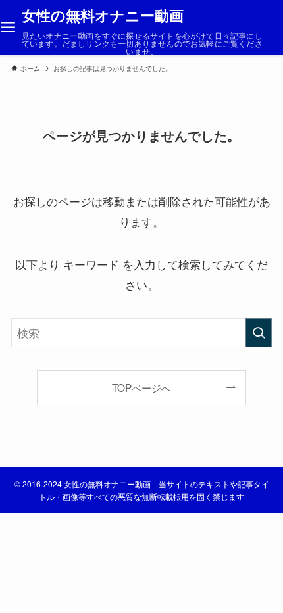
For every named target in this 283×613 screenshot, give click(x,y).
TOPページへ (141, 387)
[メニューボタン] (8, 27)
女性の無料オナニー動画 (103, 16)
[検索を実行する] (258, 332)
